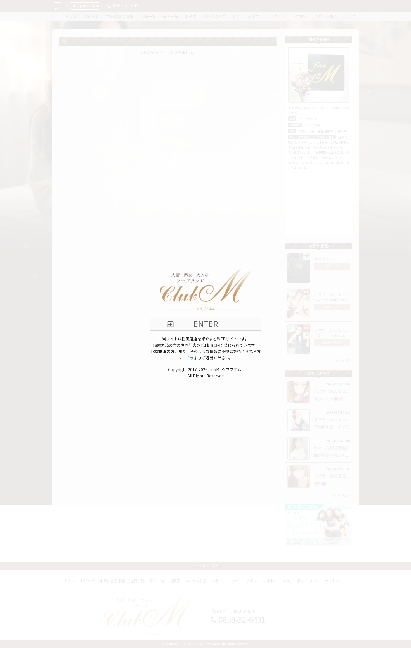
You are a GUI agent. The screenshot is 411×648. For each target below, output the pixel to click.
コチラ (188, 358)
